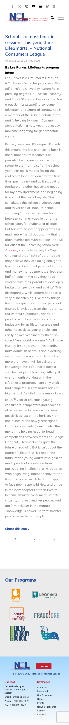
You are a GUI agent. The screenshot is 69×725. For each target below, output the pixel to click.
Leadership (43, 691)
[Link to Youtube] (33, 6)
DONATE (44, 666)
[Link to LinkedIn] (40, 6)
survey (13, 250)
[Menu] (59, 18)
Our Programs (44, 695)
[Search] (50, 18)
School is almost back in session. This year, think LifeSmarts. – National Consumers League (30, 45)
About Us (42, 687)
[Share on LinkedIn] (54, 539)
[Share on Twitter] (34, 539)
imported (34, 60)
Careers (41, 714)
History (41, 699)
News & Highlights (46, 707)
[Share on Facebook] (15, 539)
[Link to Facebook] (13, 6)
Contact (41, 710)
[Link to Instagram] (26, 6)
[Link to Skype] (47, 6)
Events (40, 703)
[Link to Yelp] (54, 6)
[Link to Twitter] (19, 6)
